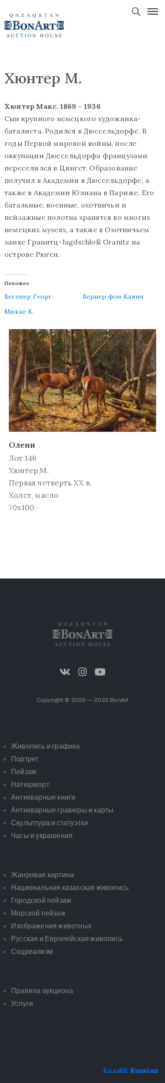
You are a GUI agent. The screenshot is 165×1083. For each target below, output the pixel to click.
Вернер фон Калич (113, 296)
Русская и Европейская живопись (67, 938)
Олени (22, 445)
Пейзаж (24, 771)
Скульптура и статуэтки (49, 823)
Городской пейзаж (41, 900)
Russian (144, 1070)
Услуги (22, 1003)
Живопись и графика (45, 746)
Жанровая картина (42, 875)
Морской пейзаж (38, 913)
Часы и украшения (42, 835)
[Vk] (65, 672)
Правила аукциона (42, 990)
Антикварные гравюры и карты (62, 810)
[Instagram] (83, 672)
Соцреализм (32, 951)
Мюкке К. (19, 311)
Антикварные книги (43, 797)
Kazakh (115, 1070)
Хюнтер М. (29, 470)
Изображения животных (51, 926)
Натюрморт (30, 784)
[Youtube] (100, 672)
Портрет (24, 759)
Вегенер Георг (28, 296)
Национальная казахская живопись (69, 887)
